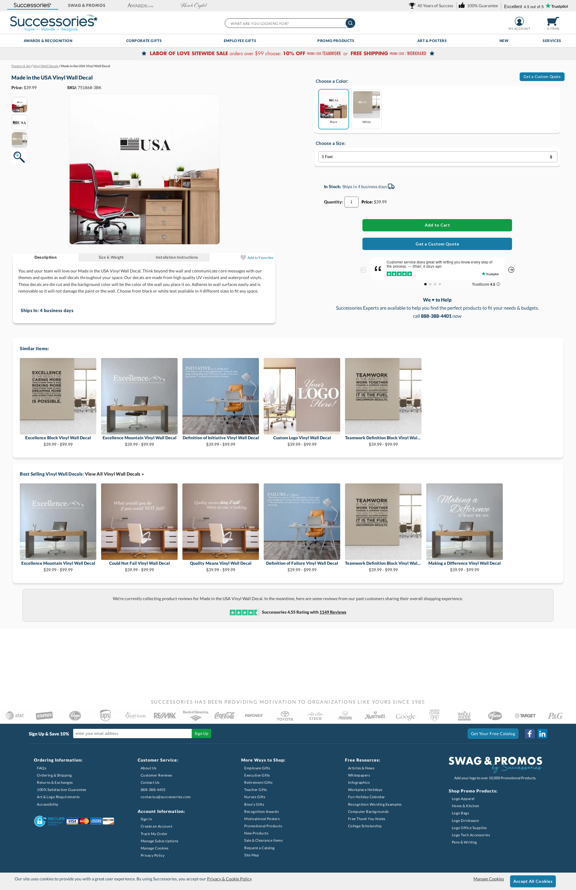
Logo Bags (460, 813)
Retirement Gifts (258, 782)
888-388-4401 (153, 789)
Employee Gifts (240, 40)
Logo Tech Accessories (471, 835)
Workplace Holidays (365, 789)
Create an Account (156, 826)
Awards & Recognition (48, 40)
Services (552, 40)
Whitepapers (359, 775)
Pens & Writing (464, 842)
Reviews (333, 612)
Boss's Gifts (254, 804)
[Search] (350, 23)
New (504, 40)
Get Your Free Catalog (493, 733)
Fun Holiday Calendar (366, 797)
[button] (32, 6)
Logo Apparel (463, 798)
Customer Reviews (156, 775)
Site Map (251, 855)
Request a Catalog (259, 848)
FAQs (41, 768)
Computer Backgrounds (368, 811)
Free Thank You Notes (367, 818)
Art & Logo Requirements (58, 797)
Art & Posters (432, 40)
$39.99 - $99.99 (58, 441)
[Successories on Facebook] (530, 733)
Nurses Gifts (254, 797)
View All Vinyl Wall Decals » (114, 474)
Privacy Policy (153, 855)
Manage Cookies (155, 848)
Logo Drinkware (465, 820)
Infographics (359, 782)
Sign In (146, 819)
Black (333, 121)
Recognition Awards (261, 811)
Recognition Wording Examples (375, 804)
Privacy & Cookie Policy (229, 878)
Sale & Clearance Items (263, 840)
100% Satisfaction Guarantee (61, 789)
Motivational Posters (262, 818)
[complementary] (288, 54)
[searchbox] (290, 23)
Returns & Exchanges (55, 782)
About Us (149, 768)
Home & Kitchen (465, 806)
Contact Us (150, 782)
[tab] (46, 257)
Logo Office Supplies (469, 827)
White (366, 121)
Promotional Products (263, 826)
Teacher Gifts (255, 789)
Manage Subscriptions (159, 841)
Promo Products (335, 40)
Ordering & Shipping (54, 775)
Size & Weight (111, 257)
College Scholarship (365, 826)
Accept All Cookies (533, 881)
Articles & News (361, 768)
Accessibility (47, 804)
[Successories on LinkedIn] (542, 733)
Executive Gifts (257, 775)
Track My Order (154, 833)
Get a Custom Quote (542, 76)
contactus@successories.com (166, 797)
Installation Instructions (177, 257)
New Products (256, 833)
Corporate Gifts (144, 40)
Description (45, 257)
